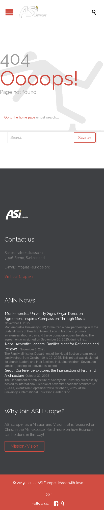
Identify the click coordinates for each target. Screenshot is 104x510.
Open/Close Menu (9, 12)
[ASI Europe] (54, 12)
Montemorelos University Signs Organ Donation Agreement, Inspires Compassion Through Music (45, 316)
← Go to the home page (17, 117)
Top (47, 494)
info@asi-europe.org (33, 267)
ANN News (20, 300)
